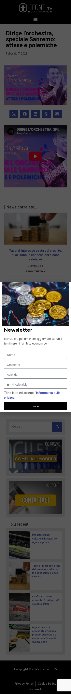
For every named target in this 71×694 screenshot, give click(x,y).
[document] (35, 347)
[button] (65, 288)
